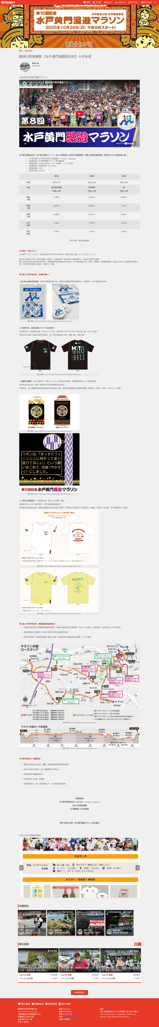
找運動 (98, 2)
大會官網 (54, 158)
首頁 (21, 51)
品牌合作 (121, 2)
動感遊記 (29, 51)
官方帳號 (66, 1004)
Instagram (71, 158)
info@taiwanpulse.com (71, 1017)
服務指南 (39, 1004)
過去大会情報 (84, 240)
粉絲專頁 (52, 1004)
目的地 (109, 2)
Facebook (63, 158)
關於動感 (25, 1004)
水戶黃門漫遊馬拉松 (67, 802)
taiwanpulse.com (109, 1009)
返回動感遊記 (79, 992)
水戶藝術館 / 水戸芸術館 (79, 809)
